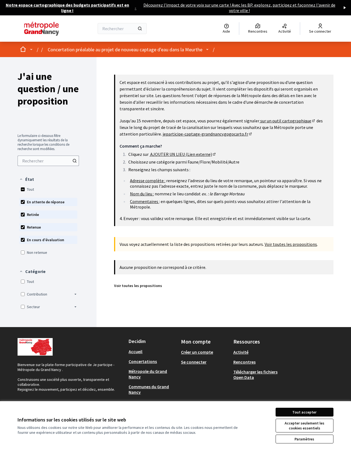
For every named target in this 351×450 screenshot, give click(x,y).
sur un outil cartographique (287, 120)
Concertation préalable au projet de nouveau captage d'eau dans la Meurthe (125, 49)
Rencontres (244, 362)
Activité (240, 352)
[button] (27, 179)
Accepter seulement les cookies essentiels (304, 426)
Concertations (143, 361)
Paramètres (304, 439)
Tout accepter (304, 412)
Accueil (135, 351)
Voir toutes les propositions (291, 244)
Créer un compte (197, 352)
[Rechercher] (139, 28)
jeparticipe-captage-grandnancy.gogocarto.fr (208, 134)
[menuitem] (48, 161)
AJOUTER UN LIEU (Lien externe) (182, 154)
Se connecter (193, 362)
